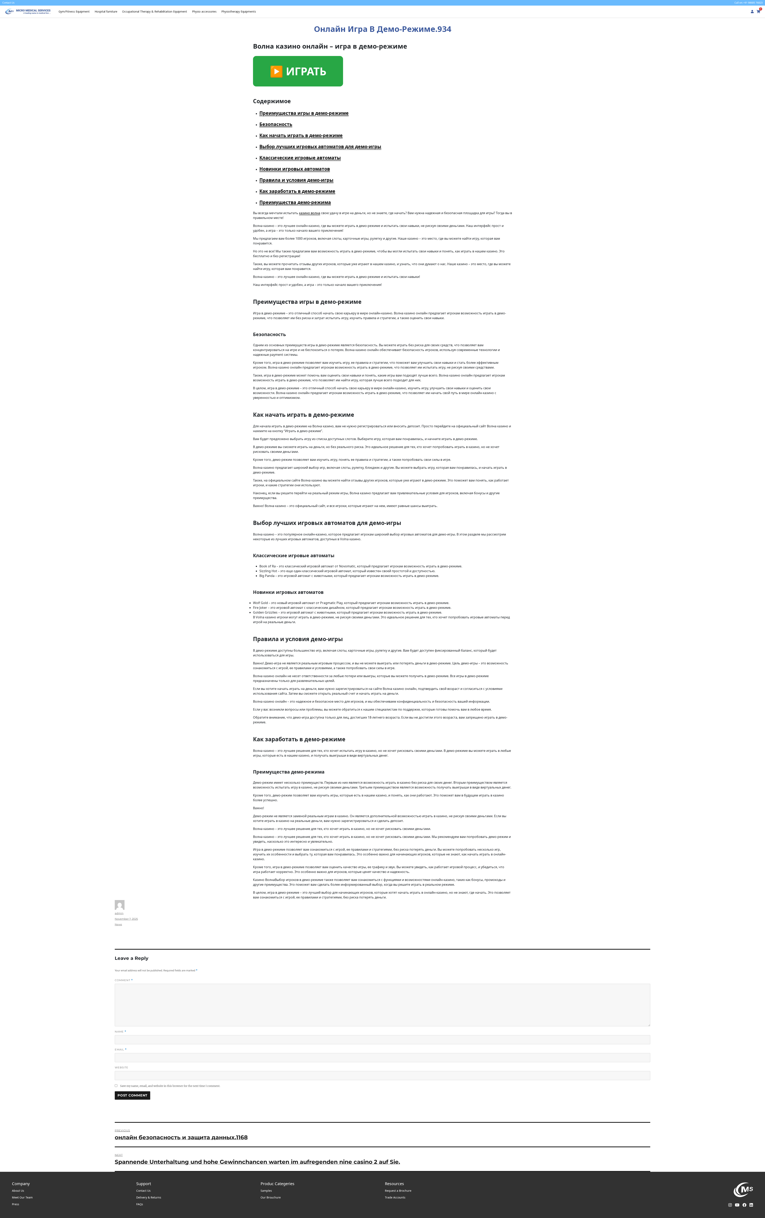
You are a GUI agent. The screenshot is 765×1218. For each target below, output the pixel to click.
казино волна (309, 213)
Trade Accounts (395, 1197)
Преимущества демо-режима (295, 202)
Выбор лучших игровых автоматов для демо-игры (320, 146)
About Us (18, 1191)
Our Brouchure (271, 1197)
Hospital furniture (106, 11)
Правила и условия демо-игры (296, 180)
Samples (266, 1191)
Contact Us (143, 1191)
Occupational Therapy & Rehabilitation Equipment (154, 11)
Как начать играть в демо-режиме (301, 135)
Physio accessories (204, 11)
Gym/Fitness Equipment (74, 11)
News (118, 924)
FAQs (139, 1204)
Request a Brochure (398, 1191)
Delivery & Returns (148, 1197)
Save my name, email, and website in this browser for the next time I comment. (170, 1086)
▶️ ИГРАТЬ (298, 71)
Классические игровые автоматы (300, 157)
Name (120, 1031)
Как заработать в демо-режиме (297, 191)
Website (121, 1067)
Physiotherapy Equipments (238, 11)
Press (15, 1204)
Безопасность (275, 124)
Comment (124, 980)
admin (119, 913)
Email (121, 1049)
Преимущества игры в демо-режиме (304, 113)
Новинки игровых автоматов (294, 169)
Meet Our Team (22, 1197)
